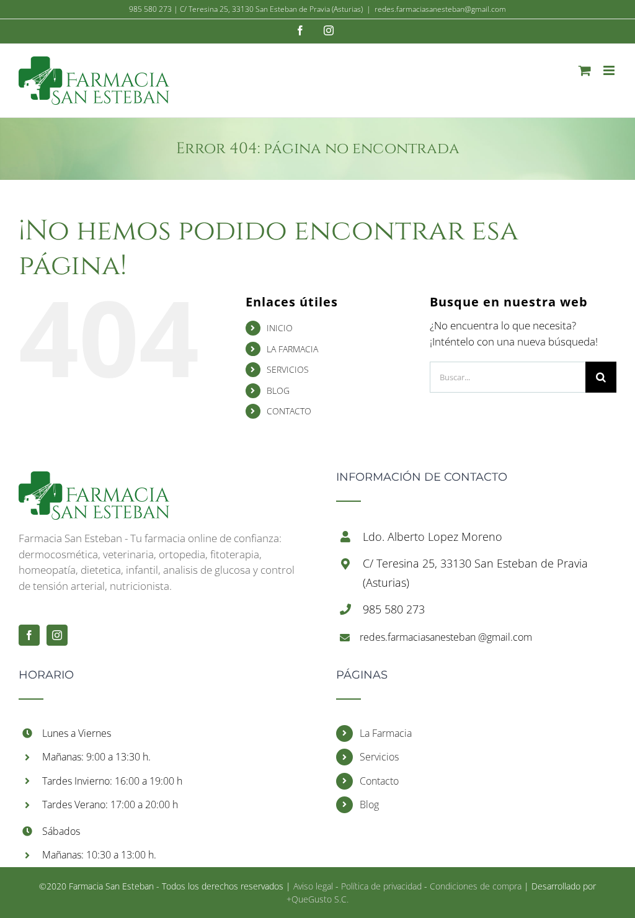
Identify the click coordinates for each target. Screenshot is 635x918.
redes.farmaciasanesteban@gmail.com (440, 9)
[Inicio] (94, 479)
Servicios (379, 757)
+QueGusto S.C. (317, 899)
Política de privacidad (381, 886)
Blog (369, 804)
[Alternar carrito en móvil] (585, 70)
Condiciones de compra (476, 886)
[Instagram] (57, 635)
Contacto (379, 781)
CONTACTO (289, 411)
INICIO (280, 328)
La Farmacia (386, 733)
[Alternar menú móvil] (609, 70)
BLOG (278, 390)
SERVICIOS (288, 369)
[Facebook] (29, 635)
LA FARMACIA (292, 349)
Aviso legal (313, 886)
